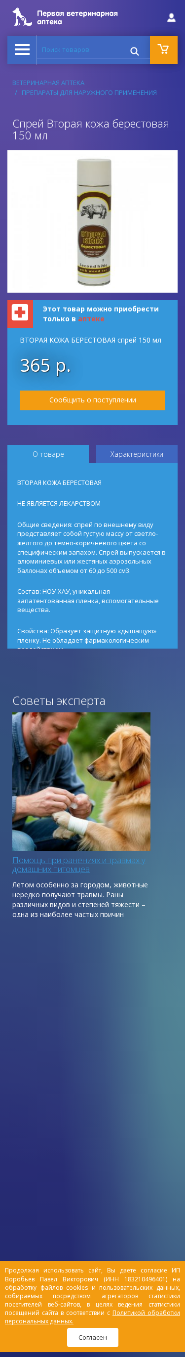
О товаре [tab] (48, 454)
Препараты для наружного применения (89, 92)
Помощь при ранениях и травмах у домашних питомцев (79, 864)
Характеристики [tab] (137, 454)
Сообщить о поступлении (92, 399)
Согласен (92, 1337)
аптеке (91, 318)
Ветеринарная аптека (48, 82)
